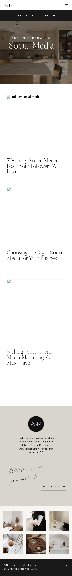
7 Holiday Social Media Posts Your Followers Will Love (34, 166)
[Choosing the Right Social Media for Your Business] (36, 216)
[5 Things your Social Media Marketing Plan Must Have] (36, 308)
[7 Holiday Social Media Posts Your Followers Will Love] (36, 124)
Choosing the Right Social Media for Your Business (35, 255)
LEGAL (34, 569)
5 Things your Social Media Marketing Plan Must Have (30, 358)
